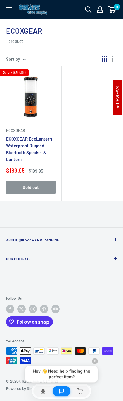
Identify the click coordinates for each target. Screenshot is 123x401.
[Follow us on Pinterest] (44, 309)
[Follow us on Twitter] (21, 309)
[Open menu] (9, 9)
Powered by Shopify (23, 388)
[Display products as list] (114, 59)
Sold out (31, 187)
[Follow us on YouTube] (55, 309)
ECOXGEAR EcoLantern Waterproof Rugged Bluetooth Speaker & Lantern (29, 149)
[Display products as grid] (104, 59)
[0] (112, 9)
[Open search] (88, 9)
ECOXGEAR (15, 130)
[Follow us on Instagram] (33, 309)
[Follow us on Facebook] (10, 309)
